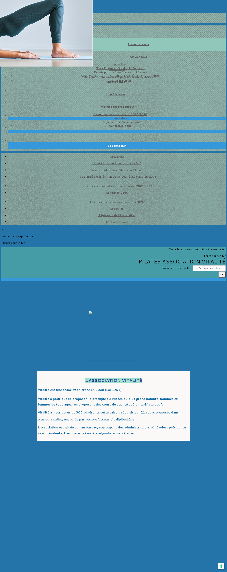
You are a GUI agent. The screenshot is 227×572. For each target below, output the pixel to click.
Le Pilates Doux (117, 192)
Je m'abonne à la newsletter (175, 268)
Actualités (120, 64)
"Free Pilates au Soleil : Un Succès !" (116, 163)
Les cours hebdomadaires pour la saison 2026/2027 (120, 77)
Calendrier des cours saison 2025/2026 (120, 114)
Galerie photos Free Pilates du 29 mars (120, 72)
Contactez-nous (120, 126)
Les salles (120, 118)
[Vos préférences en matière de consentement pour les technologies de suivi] (221, 566)
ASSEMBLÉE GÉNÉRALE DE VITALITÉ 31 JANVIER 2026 (116, 176)
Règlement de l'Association (120, 122)
